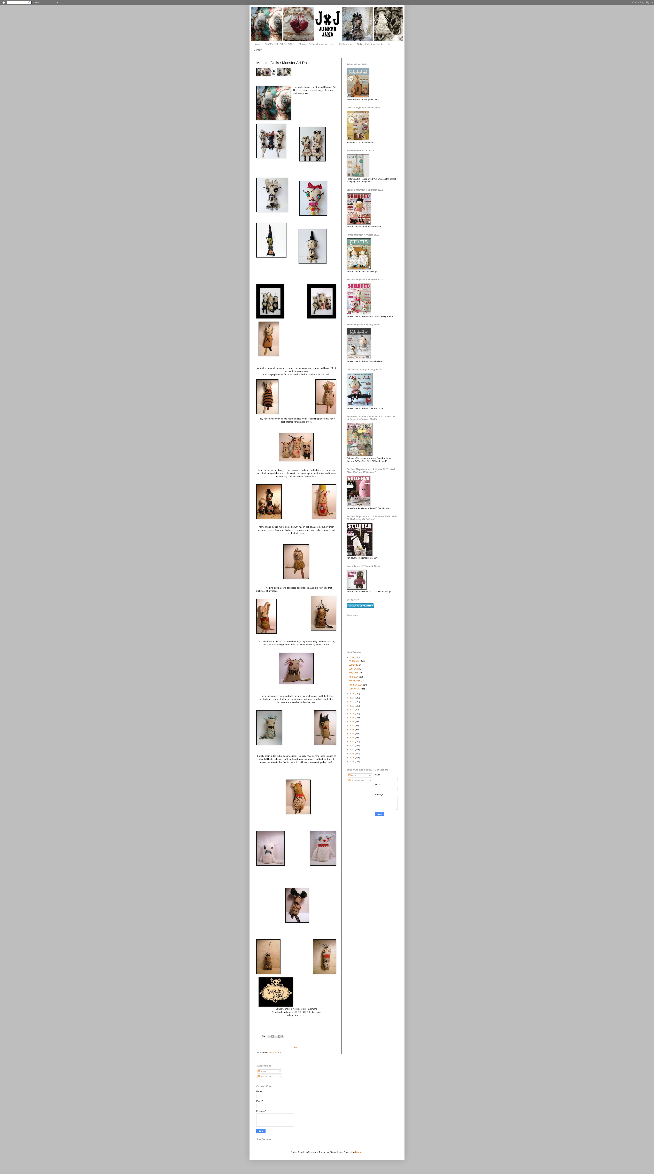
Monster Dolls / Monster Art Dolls (316, 44)
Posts (353, 775)
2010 (352, 753)
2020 (352, 713)
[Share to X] (275, 1036)
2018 (352, 721)
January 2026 (355, 689)
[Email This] (269, 1036)
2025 (352, 694)
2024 (352, 698)
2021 (352, 710)
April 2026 (354, 677)
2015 (352, 733)
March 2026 (355, 681)
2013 (352, 741)
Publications (345, 44)
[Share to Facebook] (279, 1036)
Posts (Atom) (275, 1052)
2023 (352, 702)
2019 (352, 718)
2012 (352, 745)
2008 (352, 761)
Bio (389, 44)
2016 (352, 729)
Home (257, 44)
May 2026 (354, 673)
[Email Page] (263, 1036)
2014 (352, 737)
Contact (258, 49)
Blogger (358, 1152)
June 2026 (354, 669)
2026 (352, 657)
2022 (352, 706)
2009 (352, 757)
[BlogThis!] (272, 1036)
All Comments (357, 781)
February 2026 (356, 685)
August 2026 (355, 661)
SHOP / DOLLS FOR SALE (279, 44)
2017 (352, 726)
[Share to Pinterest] (282, 1036)
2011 (352, 749)
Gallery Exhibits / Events (370, 44)
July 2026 (354, 665)
